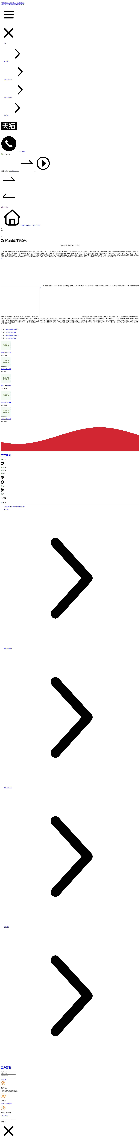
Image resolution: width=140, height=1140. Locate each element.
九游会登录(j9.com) (25, 225)
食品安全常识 (4, 207)
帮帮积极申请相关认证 (12, 329)
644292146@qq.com (6, 1103)
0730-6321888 (21, 151)
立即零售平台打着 (6, 352)
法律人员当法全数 (6, 385)
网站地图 (19, 1118)
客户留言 (6, 1067)
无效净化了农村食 (6, 369)
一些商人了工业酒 (6, 419)
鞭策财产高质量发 (11, 332)
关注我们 (6, 455)
